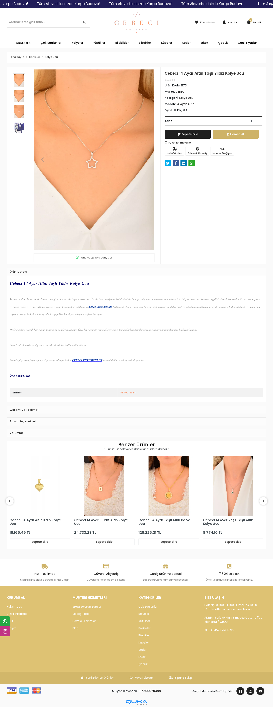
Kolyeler (143, 614)
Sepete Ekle (189, 134)
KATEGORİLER (149, 597)
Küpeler (143, 643)
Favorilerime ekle (179, 143)
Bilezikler (144, 635)
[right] (263, 501)
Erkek (141, 657)
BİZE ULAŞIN (214, 597)
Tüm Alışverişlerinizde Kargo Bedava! (68, 3)
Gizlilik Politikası (17, 614)
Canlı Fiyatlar (247, 43)
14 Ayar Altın (128, 392)
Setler (142, 650)
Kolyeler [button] (77, 43)
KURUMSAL (16, 597)
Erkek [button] (204, 43)
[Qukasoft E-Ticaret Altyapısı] (136, 702)
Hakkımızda (14, 607)
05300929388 (150, 691)
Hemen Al (237, 134)
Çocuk (142, 664)
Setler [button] (186, 43)
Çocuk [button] (223, 43)
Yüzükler (144, 621)
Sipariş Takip (81, 614)
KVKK (10, 621)
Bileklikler (144, 628)
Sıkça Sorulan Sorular (87, 607)
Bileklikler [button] (122, 43)
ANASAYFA (23, 43)
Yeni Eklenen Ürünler (100, 678)
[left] (9, 501)
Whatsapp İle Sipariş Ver (96, 257)
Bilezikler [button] (145, 43)
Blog (75, 628)
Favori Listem (144, 678)
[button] (230, 23)
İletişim (11, 628)
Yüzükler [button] (99, 43)
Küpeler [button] (166, 43)
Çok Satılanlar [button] (51, 43)
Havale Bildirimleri (85, 621)
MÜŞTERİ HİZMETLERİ (90, 597)
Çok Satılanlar (147, 607)
